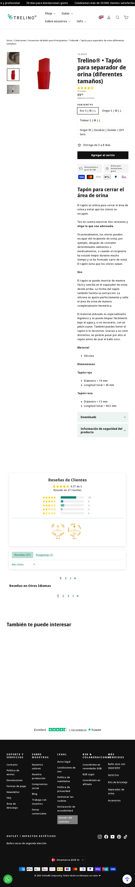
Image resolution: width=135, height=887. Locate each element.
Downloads (88, 417)
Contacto (12, 764)
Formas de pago (16, 786)
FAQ (9, 797)
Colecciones (20, 40)
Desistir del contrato (65, 819)
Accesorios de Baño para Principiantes (47, 40)
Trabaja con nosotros (39, 801)
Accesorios (114, 800)
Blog (34, 793)
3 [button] (68, 596)
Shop (49, 13)
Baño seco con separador (116, 765)
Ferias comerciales (39, 811)
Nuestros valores (37, 766)
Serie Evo (113, 775)
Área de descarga (12, 805)
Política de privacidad (63, 789)
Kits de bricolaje (117, 782)
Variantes (85, 104)
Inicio (9, 40)
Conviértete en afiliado (91, 782)
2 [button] (66, 578)
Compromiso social (39, 786)
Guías (66, 13)
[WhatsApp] (8, 879)
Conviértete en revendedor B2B (92, 766)
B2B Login (88, 774)
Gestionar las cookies (65, 798)
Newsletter (13, 792)
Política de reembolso (63, 779)
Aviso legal (63, 761)
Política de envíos (13, 772)
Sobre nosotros (56, 21)
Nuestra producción (38, 776)
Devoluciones (15, 780)
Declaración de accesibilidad (66, 808)
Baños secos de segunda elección (26, 843)
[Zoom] (44, 73)
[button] (85, 88)
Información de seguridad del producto (101, 430)
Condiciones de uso (66, 769)
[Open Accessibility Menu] (127, 879)
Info (80, 21)
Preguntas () (44, 555)
